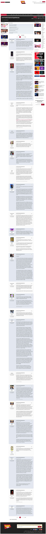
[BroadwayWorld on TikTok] (38, 529)
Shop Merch (3, 2)
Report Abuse (40, 18)
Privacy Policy (40, 532)
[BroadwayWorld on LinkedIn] (36, 529)
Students (23, 14)
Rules (44, 18)
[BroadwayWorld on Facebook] (33, 529)
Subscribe (22, 35)
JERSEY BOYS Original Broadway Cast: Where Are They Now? (4, 32)
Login (42, 14)
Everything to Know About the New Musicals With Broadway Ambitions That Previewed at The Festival (4, 39)
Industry (16, 14)
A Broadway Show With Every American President (4, 44)
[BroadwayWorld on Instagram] (35, 529)
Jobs (20, 14)
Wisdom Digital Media (31, 532)
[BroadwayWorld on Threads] (40, 529)
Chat (18, 14)
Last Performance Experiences (20, 39)
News (11, 14)
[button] (44, 15)
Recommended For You (37, 79)
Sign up (43, 104)
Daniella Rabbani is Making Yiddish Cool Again (43, 46)
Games (28, 14)
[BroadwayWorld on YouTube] (41, 529)
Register (38, 14)
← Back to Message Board (13, 519)
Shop (25, 14)
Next (25, 517)
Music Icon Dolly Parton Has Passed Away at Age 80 (4, 26)
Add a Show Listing (7, 2)
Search (37, 18)
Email (19, 35)
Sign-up (41, 1)
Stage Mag (31, 14)
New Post (34, 18)
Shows (14, 14)
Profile (12, 104)
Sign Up (40, 526)
